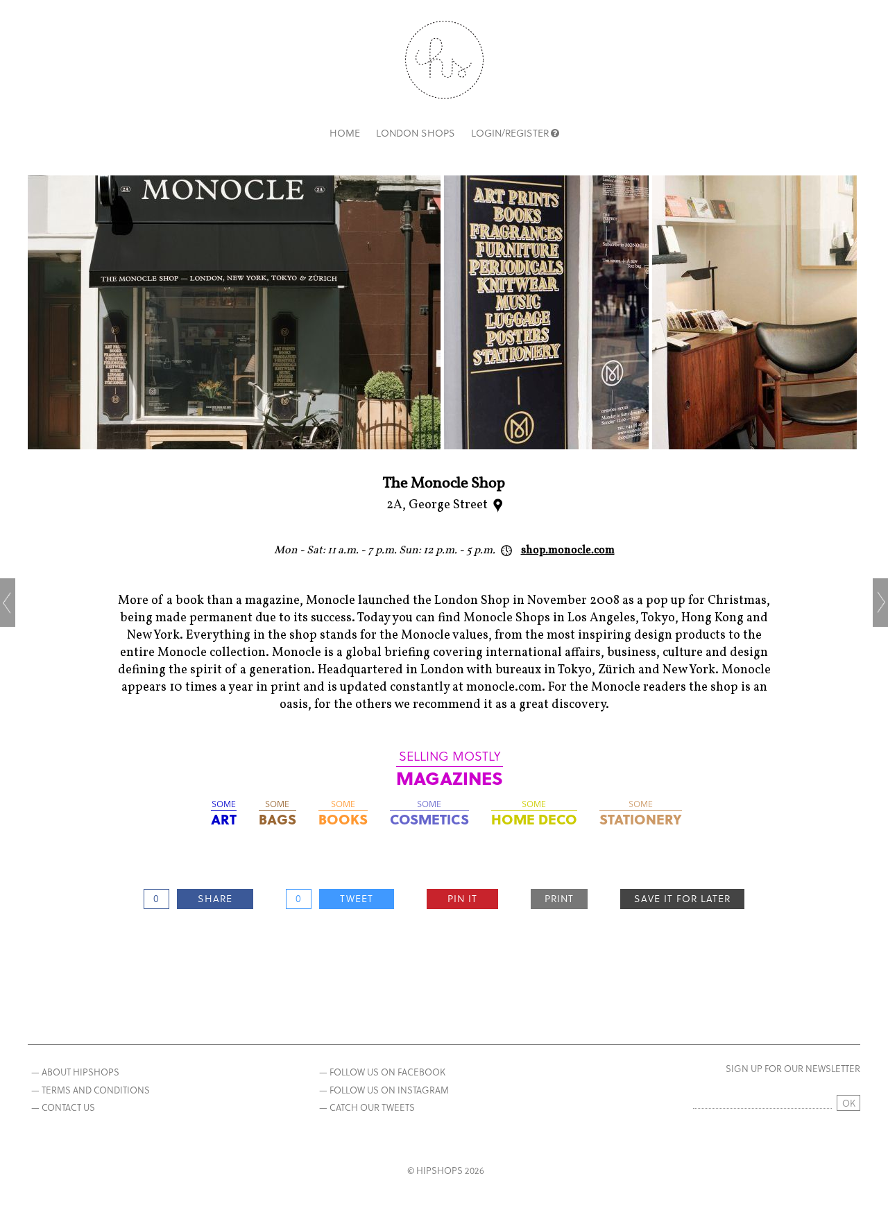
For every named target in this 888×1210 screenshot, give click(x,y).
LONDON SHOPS (415, 133)
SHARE (215, 898)
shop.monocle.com (568, 550)
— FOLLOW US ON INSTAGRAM (384, 1089)
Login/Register (510, 133)
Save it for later (682, 898)
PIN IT (462, 898)
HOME (345, 133)
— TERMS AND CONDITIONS (90, 1089)
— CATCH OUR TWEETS (367, 1107)
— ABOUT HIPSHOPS (75, 1071)
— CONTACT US (63, 1107)
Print (559, 898)
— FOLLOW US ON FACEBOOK (382, 1071)
